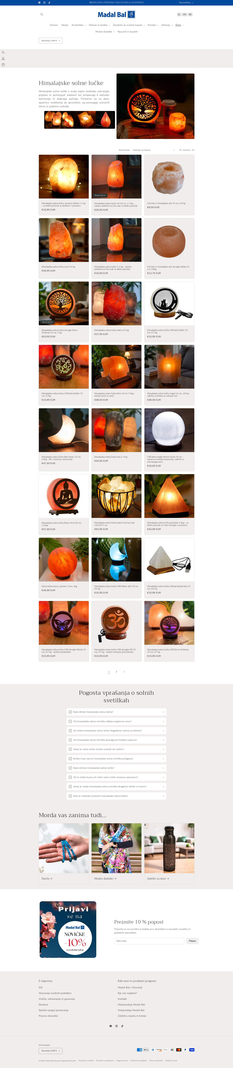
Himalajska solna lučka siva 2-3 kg (110, 457)
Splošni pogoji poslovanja (54, 1010)
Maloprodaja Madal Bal (131, 1004)
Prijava (192, 941)
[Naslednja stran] (124, 672)
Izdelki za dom (156, 878)
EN (184, 14)
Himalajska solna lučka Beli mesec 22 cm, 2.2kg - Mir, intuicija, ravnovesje (61, 458)
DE (190, 14)
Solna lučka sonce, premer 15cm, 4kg (59, 586)
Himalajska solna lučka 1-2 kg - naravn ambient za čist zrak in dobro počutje (113, 268)
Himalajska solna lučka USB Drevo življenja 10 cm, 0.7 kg (168, 651)
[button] (42, 14)
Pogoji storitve (122, 1061)
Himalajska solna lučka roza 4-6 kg (58, 267)
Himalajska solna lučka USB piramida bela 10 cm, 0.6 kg (168, 587)
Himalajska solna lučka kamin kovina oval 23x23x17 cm (114, 524)
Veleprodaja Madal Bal (131, 1010)
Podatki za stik (171, 1061)
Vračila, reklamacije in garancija (57, 999)
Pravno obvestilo (48, 1016)
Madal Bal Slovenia (53, 1061)
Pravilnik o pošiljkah (139, 1061)
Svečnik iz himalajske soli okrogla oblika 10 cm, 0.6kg (168, 268)
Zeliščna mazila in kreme (132, 1016)
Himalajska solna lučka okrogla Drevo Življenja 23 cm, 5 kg (60, 331)
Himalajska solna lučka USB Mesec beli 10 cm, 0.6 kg (116, 587)
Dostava (43, 1004)
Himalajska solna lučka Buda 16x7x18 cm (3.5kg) (61, 524)
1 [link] (109, 671)
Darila (45, 878)
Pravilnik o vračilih (86, 1061)
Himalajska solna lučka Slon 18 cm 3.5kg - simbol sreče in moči (114, 394)
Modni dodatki (103, 878)
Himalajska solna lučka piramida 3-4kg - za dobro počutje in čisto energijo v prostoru (167, 524)
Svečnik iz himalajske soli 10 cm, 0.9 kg (166, 203)
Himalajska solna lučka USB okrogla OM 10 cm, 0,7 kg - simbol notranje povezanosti (115, 651)
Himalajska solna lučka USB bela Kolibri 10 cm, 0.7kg (62, 394)
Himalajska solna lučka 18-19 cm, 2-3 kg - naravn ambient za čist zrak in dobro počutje (115, 204)
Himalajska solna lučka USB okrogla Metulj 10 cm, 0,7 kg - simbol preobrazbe (64, 651)
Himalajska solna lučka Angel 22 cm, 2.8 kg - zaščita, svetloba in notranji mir (168, 394)
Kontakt (122, 999)
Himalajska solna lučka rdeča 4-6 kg (111, 330)
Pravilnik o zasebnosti (105, 1061)
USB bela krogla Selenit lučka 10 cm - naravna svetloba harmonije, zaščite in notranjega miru (165, 459)
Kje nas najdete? (127, 993)
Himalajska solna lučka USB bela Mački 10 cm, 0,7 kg (167, 331)
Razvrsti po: (124, 150)
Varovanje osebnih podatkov (55, 993)
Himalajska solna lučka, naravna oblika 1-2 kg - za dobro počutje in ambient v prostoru (63, 204)
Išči (40, 987)
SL (179, 14)
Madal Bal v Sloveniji (130, 987)
